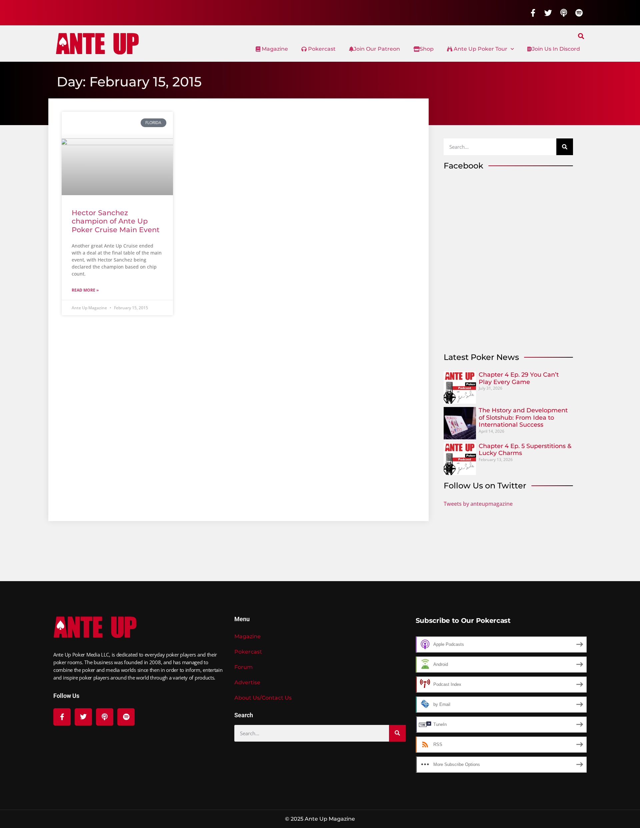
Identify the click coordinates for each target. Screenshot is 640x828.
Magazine (274, 49)
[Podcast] (563, 12)
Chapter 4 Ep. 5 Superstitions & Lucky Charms (525, 449)
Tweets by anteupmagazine (478, 503)
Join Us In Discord (556, 49)
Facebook (463, 165)
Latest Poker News (481, 357)
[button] (581, 35)
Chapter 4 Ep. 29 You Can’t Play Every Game (519, 378)
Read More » (85, 290)
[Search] (564, 146)
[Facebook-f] (533, 12)
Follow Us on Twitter (485, 485)
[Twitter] (548, 12)
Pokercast (321, 49)
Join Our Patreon (377, 49)
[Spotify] (579, 12)
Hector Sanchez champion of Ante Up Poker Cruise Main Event (116, 221)
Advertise (247, 682)
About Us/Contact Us (263, 698)
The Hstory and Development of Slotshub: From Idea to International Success (523, 417)
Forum (243, 667)
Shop (427, 49)
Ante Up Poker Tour (479, 49)
